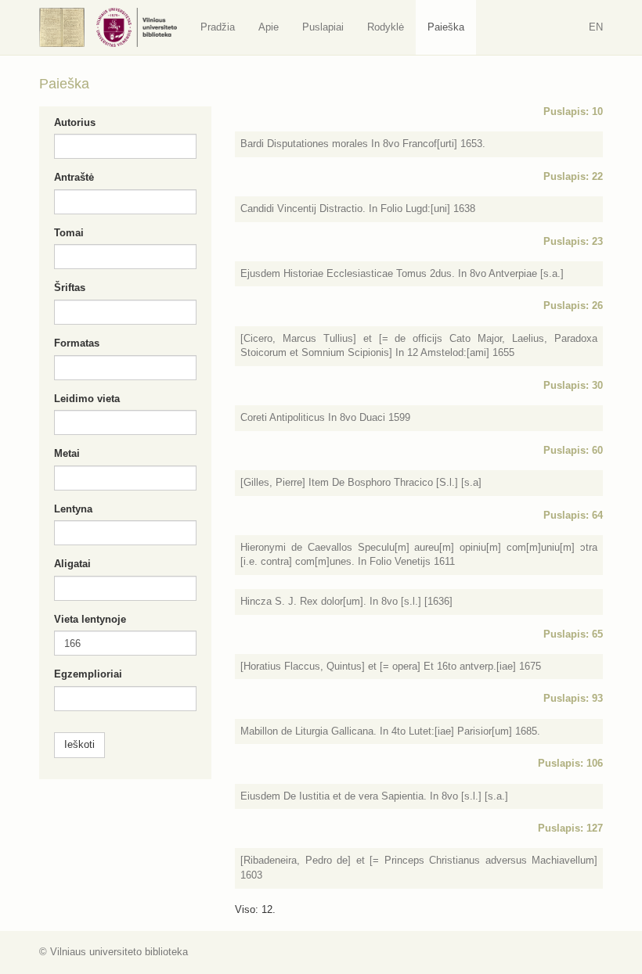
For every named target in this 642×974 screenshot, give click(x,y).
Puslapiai (323, 27)
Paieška (445, 27)
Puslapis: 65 (573, 634)
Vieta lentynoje (90, 619)
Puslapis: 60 (573, 450)
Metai (67, 453)
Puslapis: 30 (573, 385)
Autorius (75, 122)
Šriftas (69, 287)
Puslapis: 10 (573, 111)
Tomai (69, 233)
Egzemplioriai (88, 674)
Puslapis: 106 (570, 763)
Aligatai (72, 564)
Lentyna (73, 509)
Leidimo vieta (87, 398)
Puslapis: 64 (573, 515)
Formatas (76, 343)
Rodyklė (385, 27)
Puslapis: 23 (573, 241)
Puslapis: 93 (573, 698)
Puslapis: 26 (573, 305)
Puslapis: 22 (573, 176)
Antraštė (74, 177)
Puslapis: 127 (570, 828)
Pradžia (217, 27)
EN (596, 27)
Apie (268, 27)
